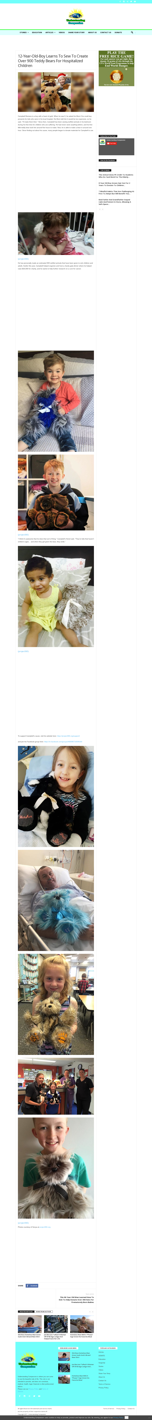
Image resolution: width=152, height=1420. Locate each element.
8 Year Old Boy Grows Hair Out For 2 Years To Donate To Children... (114, 184)
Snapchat (102, 1363)
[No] (149, 1418)
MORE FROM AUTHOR (43, 1311)
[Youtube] (134, 1)
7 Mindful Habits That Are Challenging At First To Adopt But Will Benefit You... (116, 192)
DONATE (118, 32)
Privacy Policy (104, 1388)
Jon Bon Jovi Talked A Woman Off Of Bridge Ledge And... (83, 1365)
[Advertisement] (76, 42)
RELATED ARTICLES (26, 1311)
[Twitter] (131, 1)
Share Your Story (76, 32)
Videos (62, 32)
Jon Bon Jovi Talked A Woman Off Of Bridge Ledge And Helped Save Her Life (55, 1337)
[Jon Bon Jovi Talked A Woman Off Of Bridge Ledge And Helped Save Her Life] (56, 1324)
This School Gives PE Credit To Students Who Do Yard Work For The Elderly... (116, 176)
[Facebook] (120, 1)
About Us (92, 32)
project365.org (45, 1227)
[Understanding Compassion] (76, 16)
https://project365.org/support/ (68, 736)
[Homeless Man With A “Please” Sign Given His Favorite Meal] (82, 1324)
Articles (49, 32)
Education (37, 32)
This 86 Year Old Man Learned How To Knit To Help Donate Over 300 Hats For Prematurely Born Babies (76, 1299)
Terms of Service (104, 1384)
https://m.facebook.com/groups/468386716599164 (63, 742)
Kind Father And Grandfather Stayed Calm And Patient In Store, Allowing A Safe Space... (115, 201)
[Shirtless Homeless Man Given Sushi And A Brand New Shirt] (30, 1324)
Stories (23, 32)
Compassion (22, 1332)
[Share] (127, 1)
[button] (132, 32)
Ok (127, 1417)
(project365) (23, 259)
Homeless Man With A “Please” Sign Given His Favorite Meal (81, 1336)
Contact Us (105, 32)
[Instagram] (123, 1)
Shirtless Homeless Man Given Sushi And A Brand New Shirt (29, 1336)
